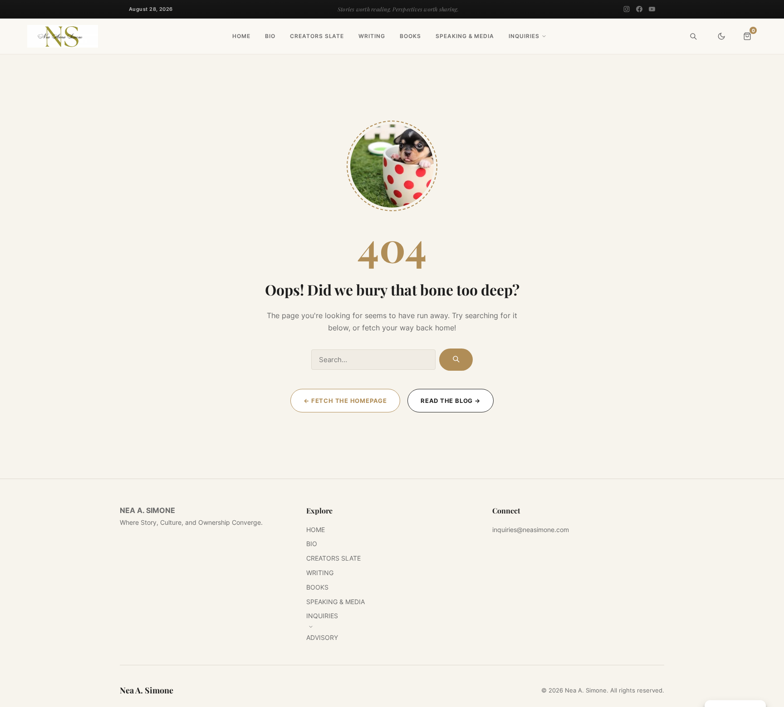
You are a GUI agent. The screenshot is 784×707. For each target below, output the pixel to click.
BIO (270, 36)
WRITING (371, 36)
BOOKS (410, 36)
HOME (241, 36)
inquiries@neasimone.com (530, 529)
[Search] (693, 36)
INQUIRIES (524, 36)
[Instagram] (626, 9)
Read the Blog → (450, 400)
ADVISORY (322, 637)
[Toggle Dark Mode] (721, 36)
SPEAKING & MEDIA (465, 36)
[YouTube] (652, 9)
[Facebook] (639, 9)
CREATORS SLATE (317, 36)
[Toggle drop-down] (544, 36)
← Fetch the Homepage (345, 400)
